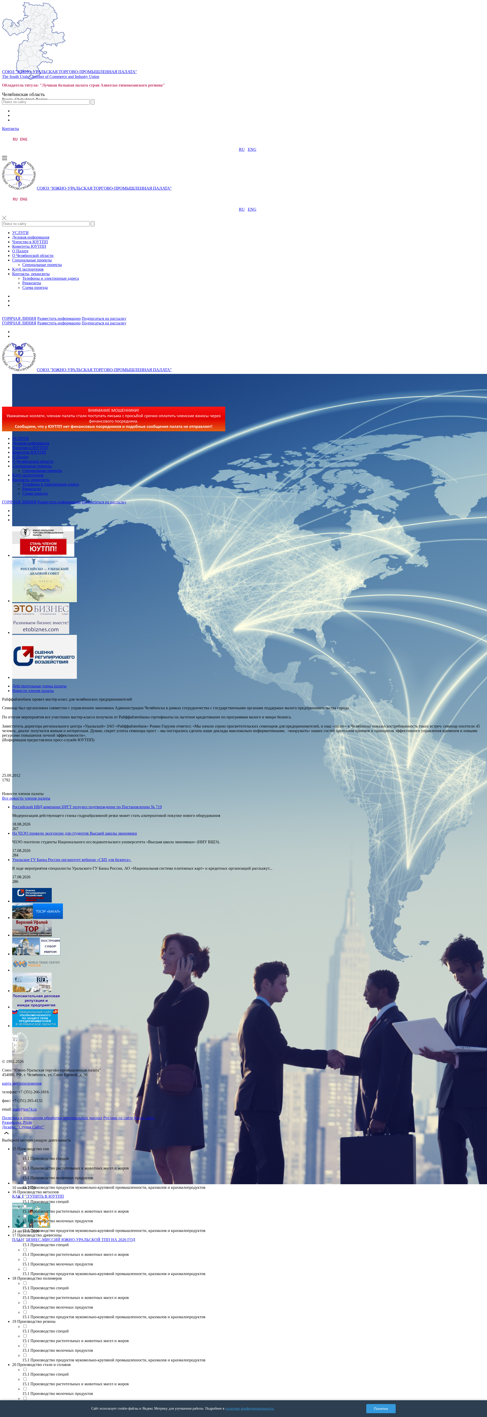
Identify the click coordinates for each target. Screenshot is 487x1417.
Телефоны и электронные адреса (50, 278)
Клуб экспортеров (28, 269)
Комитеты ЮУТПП (29, 246)
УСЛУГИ (20, 232)
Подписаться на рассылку (104, 318)
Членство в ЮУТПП (30, 242)
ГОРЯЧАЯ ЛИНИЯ (19, 318)
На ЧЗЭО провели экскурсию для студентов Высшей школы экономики (74, 833)
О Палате (20, 251)
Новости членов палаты (33, 690)
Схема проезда (35, 287)
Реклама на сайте (118, 1118)
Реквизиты (31, 283)
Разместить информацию (59, 318)
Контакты (10, 128)
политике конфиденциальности (249, 1408)
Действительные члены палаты (39, 686)
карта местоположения (22, 1083)
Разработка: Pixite (17, 1122)
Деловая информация (30, 237)
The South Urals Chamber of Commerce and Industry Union (50, 76)
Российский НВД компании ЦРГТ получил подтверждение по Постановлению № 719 (87, 807)
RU (242, 149)
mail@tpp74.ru (25, 1109)
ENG (252, 149)
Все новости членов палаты (26, 798)
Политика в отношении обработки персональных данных (52, 1118)
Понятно (381, 1409)
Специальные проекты (32, 260)
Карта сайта (144, 1118)
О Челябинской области (33, 255)
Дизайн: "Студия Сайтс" (23, 1127)
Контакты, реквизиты (31, 274)
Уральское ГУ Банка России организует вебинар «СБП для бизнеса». (71, 860)
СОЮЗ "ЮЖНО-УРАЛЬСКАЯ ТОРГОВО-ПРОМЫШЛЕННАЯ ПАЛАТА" (69, 71)
